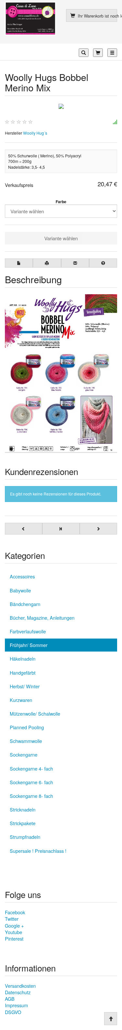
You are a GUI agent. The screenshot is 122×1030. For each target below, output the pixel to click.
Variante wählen (61, 238)
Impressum (16, 1005)
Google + (14, 925)
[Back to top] (110, 1018)
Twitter (12, 918)
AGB (10, 998)
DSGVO (13, 1012)
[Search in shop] (83, 52)
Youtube (13, 932)
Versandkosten (20, 985)
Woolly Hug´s (35, 133)
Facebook (15, 912)
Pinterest (14, 938)
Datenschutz (18, 992)
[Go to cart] (98, 52)
